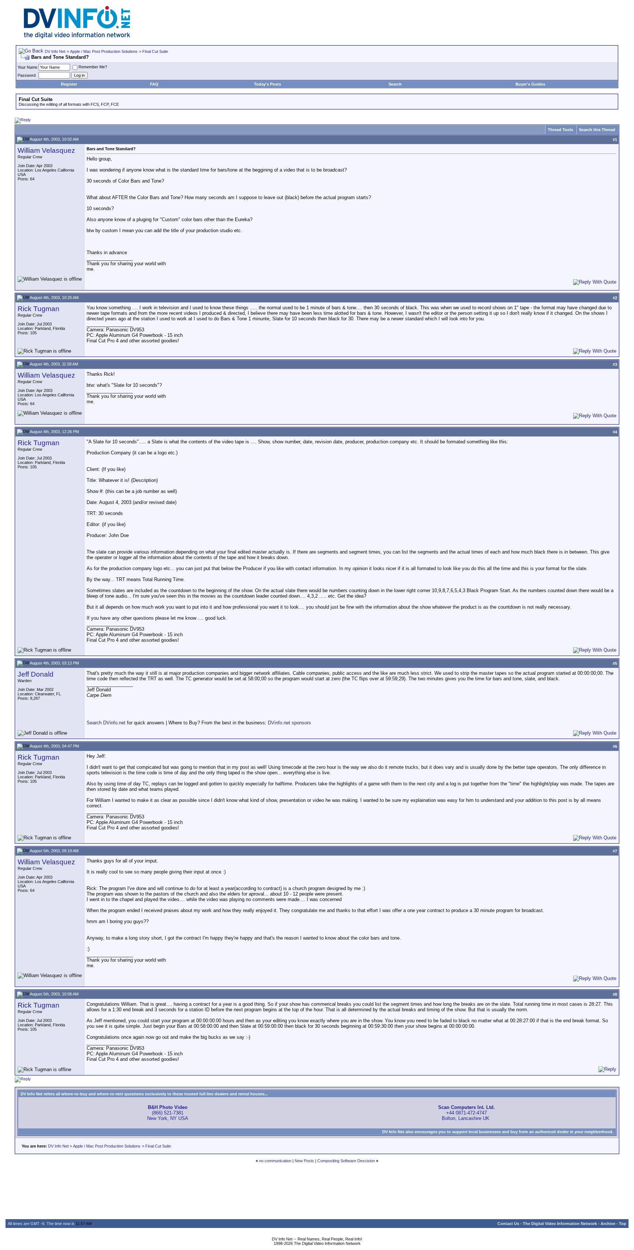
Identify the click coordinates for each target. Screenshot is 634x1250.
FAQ (154, 84)
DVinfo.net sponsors (289, 722)
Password (27, 75)
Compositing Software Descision (346, 1161)
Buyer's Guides (530, 84)
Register (69, 84)
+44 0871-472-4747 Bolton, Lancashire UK (466, 1113)
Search (395, 84)
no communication (275, 1161)
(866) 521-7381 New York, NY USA (167, 1113)
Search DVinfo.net (106, 722)
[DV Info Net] (77, 37)
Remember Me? (93, 67)
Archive (608, 1223)
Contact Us (508, 1223)
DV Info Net (55, 51)
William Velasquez (46, 150)
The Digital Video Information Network (560, 1223)
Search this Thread (597, 129)
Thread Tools (560, 129)
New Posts (304, 1161)
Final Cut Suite (155, 51)
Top (622, 1223)
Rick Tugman (38, 309)
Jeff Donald (36, 674)
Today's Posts (267, 84)
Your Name (27, 67)
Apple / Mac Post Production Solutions (104, 51)
